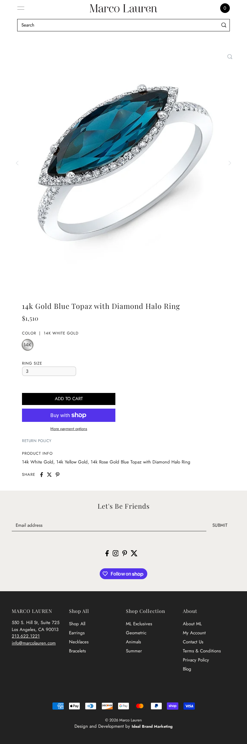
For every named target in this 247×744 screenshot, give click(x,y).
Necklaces (79, 642)
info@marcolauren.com (34, 643)
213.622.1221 (26, 636)
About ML (192, 623)
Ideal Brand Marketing (152, 726)
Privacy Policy (196, 660)
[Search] (224, 25)
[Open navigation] (20, 8)
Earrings (77, 632)
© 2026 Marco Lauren (123, 720)
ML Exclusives (139, 623)
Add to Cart (69, 398)
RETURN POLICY (37, 441)
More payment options (68, 429)
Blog (187, 669)
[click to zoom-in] (229, 56)
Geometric (136, 632)
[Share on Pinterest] (57, 474)
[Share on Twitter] (49, 474)
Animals (133, 642)
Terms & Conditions (202, 651)
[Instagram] (116, 553)
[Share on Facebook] (41, 474)
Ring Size (32, 363)
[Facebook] (107, 553)
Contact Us (193, 642)
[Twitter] (134, 553)
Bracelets (77, 651)
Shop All (77, 623)
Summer (134, 651)
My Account (194, 632)
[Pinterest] (124, 553)
